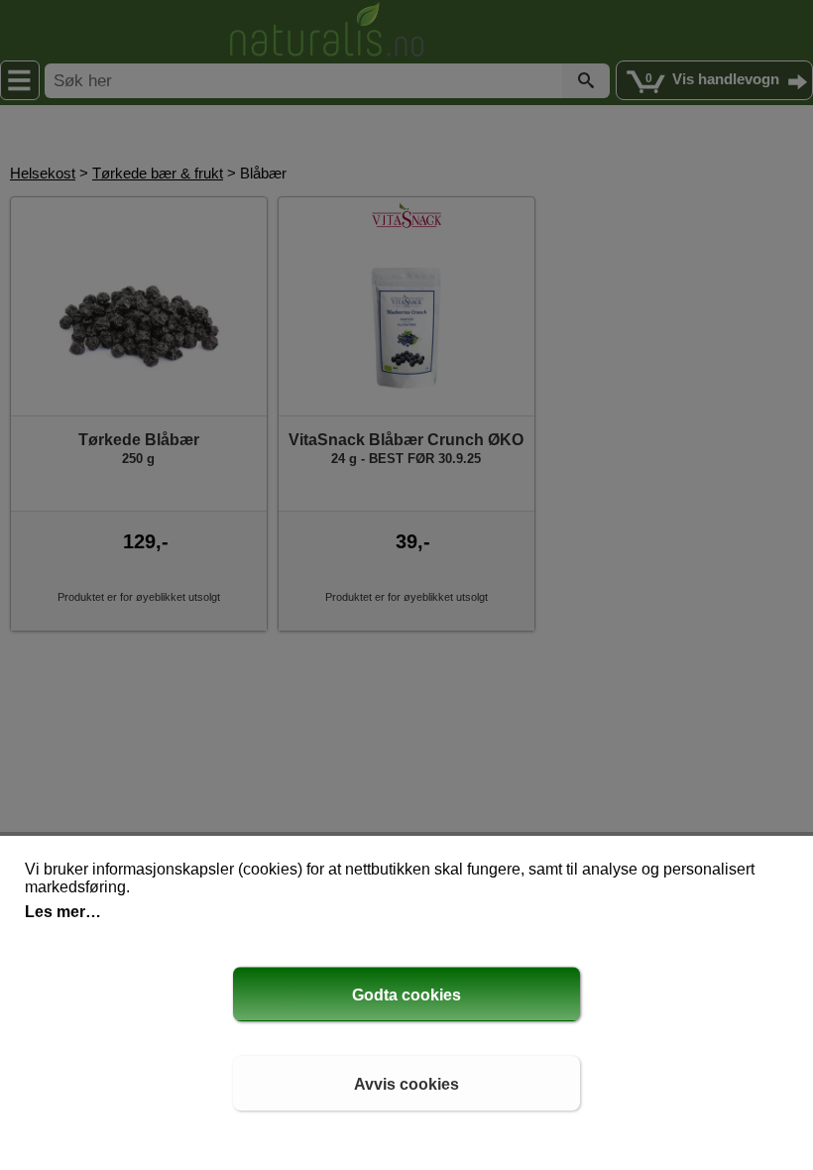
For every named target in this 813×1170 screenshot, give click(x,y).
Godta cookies (406, 995)
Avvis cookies (406, 1084)
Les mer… (63, 911)
